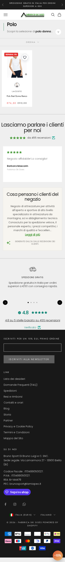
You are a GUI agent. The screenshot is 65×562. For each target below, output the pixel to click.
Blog (6, 408)
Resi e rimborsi (13, 396)
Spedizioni (10, 391)
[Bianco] (17, 85)
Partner (8, 420)
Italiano (46, 514)
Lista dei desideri (14, 379)
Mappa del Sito (13, 438)
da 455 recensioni (39, 138)
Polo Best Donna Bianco (17, 96)
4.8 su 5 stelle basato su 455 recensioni (32, 320)
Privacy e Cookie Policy (18, 426)
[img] (17, 138)
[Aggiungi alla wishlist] (25, 57)
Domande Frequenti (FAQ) (20, 385)
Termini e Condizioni (16, 432)
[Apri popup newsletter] (58, 556)
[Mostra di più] (58, 32)
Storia (7, 414)
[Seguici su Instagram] (15, 504)
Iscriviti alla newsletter (29, 359)
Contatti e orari (13, 402)
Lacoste (17, 91)
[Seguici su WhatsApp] (24, 504)
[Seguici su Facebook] (5, 504)
